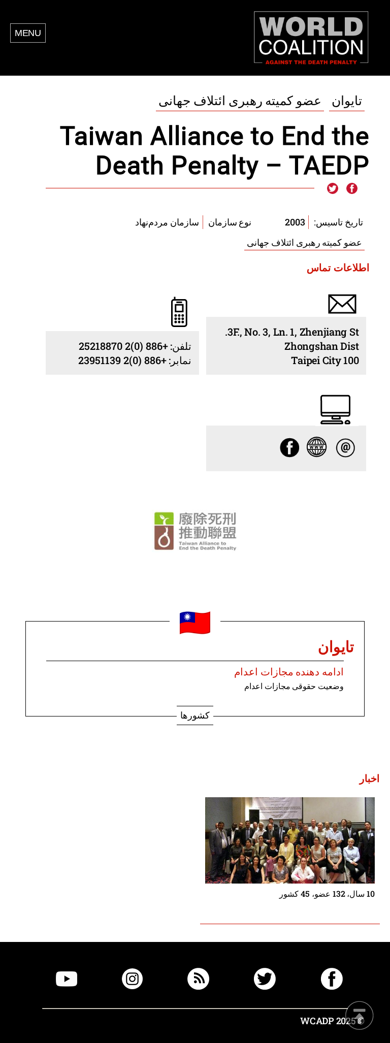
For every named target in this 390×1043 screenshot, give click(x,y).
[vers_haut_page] (359, 1016)
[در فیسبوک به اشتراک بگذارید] (351, 189)
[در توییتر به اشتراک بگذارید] (332, 189)
